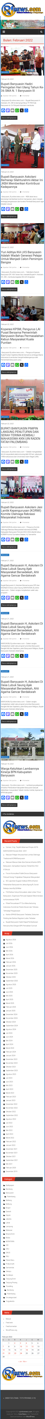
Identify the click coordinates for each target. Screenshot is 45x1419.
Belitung (9, 1204)
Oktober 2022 (11, 1112)
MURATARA (10, 1241)
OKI (7, 1245)
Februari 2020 (11, 1168)
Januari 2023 (10, 1100)
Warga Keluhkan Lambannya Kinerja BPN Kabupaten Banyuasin (20, 772)
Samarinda (10, 1268)
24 (21, 1353)
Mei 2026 (9, 951)
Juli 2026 (9, 943)
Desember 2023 (11, 1059)
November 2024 (12, 1018)
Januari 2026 (10, 966)
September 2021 (12, 1160)
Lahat (8, 1223)
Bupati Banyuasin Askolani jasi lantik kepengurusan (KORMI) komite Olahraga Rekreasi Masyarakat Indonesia (21, 512)
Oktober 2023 (11, 1067)
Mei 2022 (9, 1130)
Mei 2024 (9, 1041)
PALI (7, 1256)
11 (27, 1347)
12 (32, 1347)
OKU (7, 1249)
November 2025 (12, 973)
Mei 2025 (9, 996)
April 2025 (9, 999)
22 (9, 1353)
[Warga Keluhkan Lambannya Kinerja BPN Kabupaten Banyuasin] (22, 744)
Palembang (11, 1196)
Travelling (9, 1286)
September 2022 (12, 1115)
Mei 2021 (9, 1164)
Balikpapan (10, 1185)
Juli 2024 (9, 1033)
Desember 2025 (11, 969)
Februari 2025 (11, 1007)
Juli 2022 (9, 1123)
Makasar (9, 1230)
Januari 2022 (10, 1145)
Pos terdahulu (9, 814)
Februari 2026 (11, 962)
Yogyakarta (10, 1301)
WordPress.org (11, 1330)
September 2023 (12, 1070)
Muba (8, 1238)
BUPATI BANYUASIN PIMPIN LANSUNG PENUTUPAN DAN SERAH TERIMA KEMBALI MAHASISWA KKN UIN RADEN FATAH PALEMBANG (20, 435)
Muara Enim (10, 1234)
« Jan (20, 1361)
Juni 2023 (9, 1082)
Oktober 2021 (11, 1156)
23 (15, 1353)
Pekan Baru (10, 1260)
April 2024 (9, 1044)
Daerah (8, 1211)
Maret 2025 (10, 1003)
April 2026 (9, 955)
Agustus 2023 (11, 1074)
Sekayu (8, 1271)
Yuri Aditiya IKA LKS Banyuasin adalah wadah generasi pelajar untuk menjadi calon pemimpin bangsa (22, 257)
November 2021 (12, 1153)
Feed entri (9, 1323)
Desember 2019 (11, 1171)
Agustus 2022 (11, 1119)
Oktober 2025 (11, 977)
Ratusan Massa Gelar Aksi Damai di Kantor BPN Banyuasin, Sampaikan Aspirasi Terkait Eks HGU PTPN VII (22, 866)
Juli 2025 (9, 988)
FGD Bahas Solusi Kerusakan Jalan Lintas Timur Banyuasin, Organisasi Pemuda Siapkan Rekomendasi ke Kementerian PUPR (23, 896)
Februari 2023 (11, 1097)
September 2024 (12, 1026)
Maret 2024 (10, 1048)
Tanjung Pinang (11, 1282)
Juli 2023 (9, 1078)
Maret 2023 (10, 1093)
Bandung (9, 1189)
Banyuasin (5, 72)
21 (3, 1353)
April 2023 (9, 1089)
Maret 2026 (10, 958)
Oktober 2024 (11, 1022)
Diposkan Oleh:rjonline (10, 96)
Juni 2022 (9, 1127)
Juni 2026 (9, 947)
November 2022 (12, 1108)
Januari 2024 (10, 1055)
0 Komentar (25, 96)
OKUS (8, 1253)
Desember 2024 (11, 1014)
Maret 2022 (10, 1138)
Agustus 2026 (11, 940)
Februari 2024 (11, 1052)
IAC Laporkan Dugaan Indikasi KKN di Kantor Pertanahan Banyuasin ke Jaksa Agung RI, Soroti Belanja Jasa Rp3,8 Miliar (21, 884)
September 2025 (12, 981)
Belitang (9, 1200)
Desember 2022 (11, 1104)
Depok (8, 1215)
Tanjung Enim (11, 1279)
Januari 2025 (10, 1011)
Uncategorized (11, 1297)
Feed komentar (11, 1326)
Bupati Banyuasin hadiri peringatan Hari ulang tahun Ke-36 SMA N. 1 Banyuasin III (22, 87)
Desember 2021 (11, 1149)
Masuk (8, 1319)
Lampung (9, 1226)
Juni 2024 (9, 1037)
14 (3, 1350)
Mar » (25, 1361)
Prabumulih (10, 1264)
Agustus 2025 (11, 984)
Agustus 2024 (11, 1029)
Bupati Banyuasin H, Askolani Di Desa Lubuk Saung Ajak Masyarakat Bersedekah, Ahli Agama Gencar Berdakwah (22, 570)
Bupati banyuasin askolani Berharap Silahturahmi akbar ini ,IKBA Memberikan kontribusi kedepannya (22, 182)
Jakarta (8, 1219)
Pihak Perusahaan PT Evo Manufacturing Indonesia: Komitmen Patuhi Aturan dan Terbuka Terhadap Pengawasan (20, 907)
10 (21, 1347)
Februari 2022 (11, 1141)
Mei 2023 (9, 1085)
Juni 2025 (9, 992)
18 (27, 1350)
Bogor (8, 1208)
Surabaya (9, 1275)
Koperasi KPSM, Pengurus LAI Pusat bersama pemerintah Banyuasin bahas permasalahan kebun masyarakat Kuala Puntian (22, 335)
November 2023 (12, 1063)
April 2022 (9, 1134)
